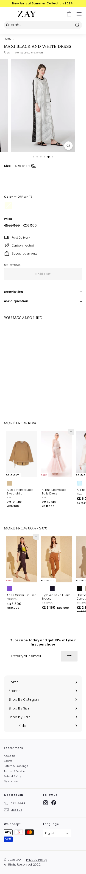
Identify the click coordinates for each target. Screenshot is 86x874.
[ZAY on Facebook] (53, 802)
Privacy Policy (36, 860)
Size (17, 165)
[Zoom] (68, 145)
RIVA (32, 422)
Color (18, 197)
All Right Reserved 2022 (22, 864)
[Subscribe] (69, 656)
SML (25, 175)
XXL (9, 185)
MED (39, 175)
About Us (10, 756)
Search (8, 761)
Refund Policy (12, 776)
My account (11, 781)
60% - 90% (38, 527)
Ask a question (16, 301)
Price (8, 219)
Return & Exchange (16, 766)
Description (13, 292)
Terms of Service (14, 771)
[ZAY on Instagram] (45, 802)
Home (7, 38)
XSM (10, 175)
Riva (7, 52)
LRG (53, 175)
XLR (67, 175)
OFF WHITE (8, 205)
